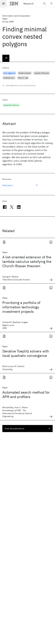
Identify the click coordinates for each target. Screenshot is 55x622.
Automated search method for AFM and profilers (26, 394)
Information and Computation (16, 15)
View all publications (14, 428)
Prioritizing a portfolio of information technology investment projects (21, 307)
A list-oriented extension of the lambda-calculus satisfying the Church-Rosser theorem (26, 261)
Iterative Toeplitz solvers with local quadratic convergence (25, 353)
